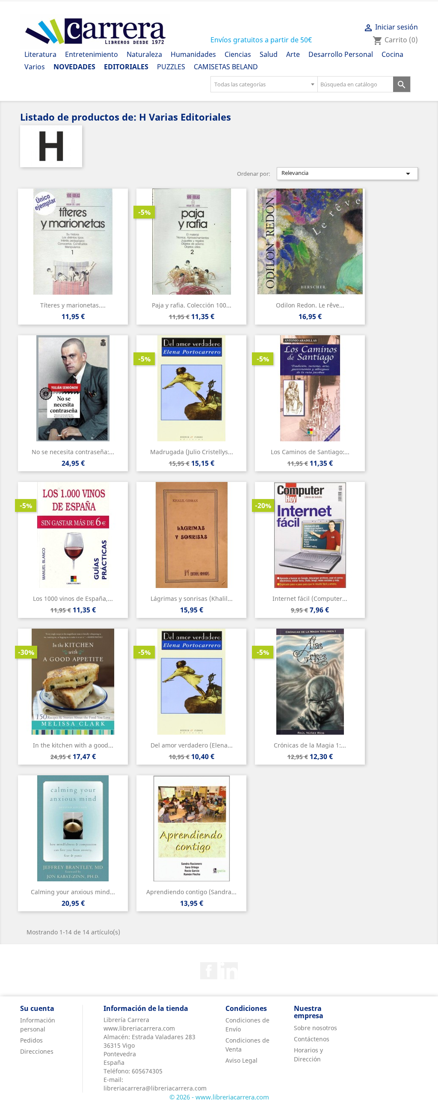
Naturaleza (144, 54)
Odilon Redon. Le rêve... (310, 305)
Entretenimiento (91, 54)
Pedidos (31, 1040)
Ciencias (238, 54)
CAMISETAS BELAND (226, 66)
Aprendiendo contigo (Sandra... (191, 892)
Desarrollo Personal (340, 54)
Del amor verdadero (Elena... (192, 745)
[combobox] (263, 84)
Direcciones (36, 1051)
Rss (229, 970)
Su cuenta (37, 1008)
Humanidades (193, 54)
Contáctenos (311, 1039)
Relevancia (347, 173)
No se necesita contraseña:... (73, 452)
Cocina (392, 54)
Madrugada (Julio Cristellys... (191, 452)
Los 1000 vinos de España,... (73, 598)
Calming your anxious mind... (73, 892)
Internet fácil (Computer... (309, 598)
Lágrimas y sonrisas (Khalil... (192, 598)
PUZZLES (171, 66)
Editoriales (126, 66)
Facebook (208, 970)
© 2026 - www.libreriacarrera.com (219, 1097)
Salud (269, 54)
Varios (34, 66)
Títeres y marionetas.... (73, 305)
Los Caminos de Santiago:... (310, 452)
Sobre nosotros (315, 1028)
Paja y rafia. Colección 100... (191, 305)
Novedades (74, 66)
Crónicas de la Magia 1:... (310, 745)
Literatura (40, 54)
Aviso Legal (241, 1060)
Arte (293, 54)
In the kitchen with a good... (73, 745)
